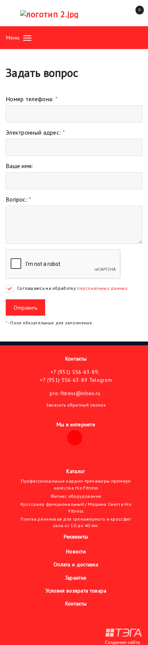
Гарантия (76, 577)
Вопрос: (18, 199)
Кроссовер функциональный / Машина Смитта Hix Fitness (75, 507)
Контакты (76, 358)
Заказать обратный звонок (76, 405)
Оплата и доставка (76, 564)
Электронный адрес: (35, 132)
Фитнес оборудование (76, 496)
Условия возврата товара (76, 590)
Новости (76, 551)
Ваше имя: (19, 166)
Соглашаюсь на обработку (72, 288)
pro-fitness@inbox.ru (75, 393)
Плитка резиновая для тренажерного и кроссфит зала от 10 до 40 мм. (75, 522)
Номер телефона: (32, 99)
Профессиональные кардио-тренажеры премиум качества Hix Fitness (76, 484)
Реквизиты (76, 536)
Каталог (75, 471)
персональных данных (102, 288)
